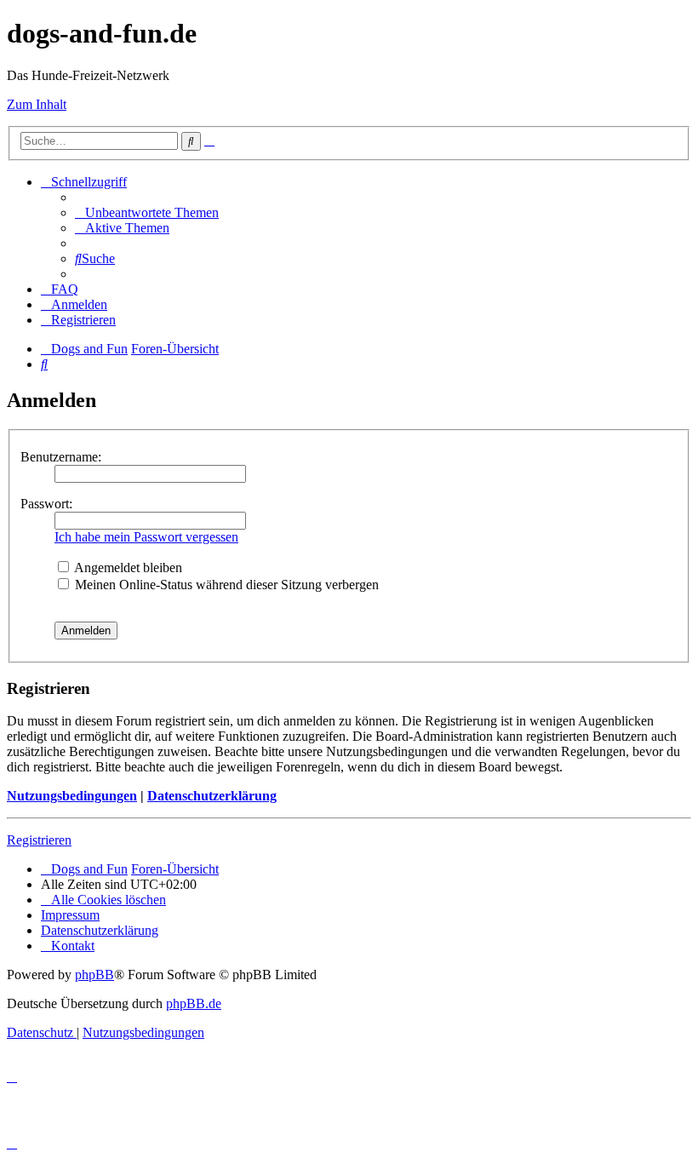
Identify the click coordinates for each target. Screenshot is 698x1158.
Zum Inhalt (36, 104)
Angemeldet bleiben (127, 567)
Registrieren (39, 840)
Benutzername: (60, 457)
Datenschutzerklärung (212, 795)
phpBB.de (193, 1003)
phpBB (94, 974)
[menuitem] (147, 212)
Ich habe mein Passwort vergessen (146, 537)
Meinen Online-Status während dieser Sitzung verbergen (225, 584)
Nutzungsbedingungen (72, 795)
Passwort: (46, 503)
